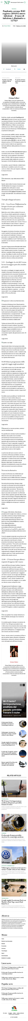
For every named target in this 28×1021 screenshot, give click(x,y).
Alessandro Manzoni (7, 715)
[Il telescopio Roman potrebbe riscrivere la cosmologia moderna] (22, 724)
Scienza (14, 8)
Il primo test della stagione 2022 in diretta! (7, 81)
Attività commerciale (8, 865)
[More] (24, 69)
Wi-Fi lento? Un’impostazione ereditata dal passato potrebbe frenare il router (12, 707)
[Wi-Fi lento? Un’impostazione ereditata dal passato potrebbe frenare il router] (14, 788)
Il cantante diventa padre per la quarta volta (20, 81)
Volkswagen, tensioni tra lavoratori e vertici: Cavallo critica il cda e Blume (9, 734)
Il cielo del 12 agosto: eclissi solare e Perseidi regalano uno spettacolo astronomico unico (9, 754)
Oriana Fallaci (7, 26)
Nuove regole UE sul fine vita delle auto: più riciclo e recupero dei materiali (9, 764)
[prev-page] (21, 685)
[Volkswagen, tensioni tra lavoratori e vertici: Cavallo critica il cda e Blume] (22, 734)
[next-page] (24, 685)
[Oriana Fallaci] (14, 91)
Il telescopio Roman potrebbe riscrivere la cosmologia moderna (8, 724)
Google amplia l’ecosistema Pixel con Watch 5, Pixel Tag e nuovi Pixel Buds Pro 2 (9, 744)
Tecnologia (5, 799)
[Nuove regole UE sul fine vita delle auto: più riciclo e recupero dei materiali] (22, 764)
